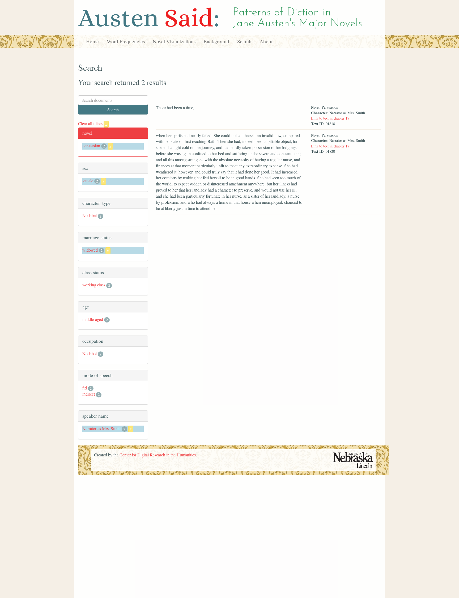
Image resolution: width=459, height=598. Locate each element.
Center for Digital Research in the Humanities (158, 454)
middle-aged (92, 319)
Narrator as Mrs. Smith (101, 428)
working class (93, 284)
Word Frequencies (126, 41)
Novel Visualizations (174, 41)
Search (244, 41)
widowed (90, 250)
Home (92, 41)
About (266, 41)
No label (89, 215)
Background (216, 41)
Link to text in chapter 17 (330, 118)
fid (84, 388)
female (87, 180)
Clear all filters (92, 123)
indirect (88, 394)
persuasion (91, 145)
